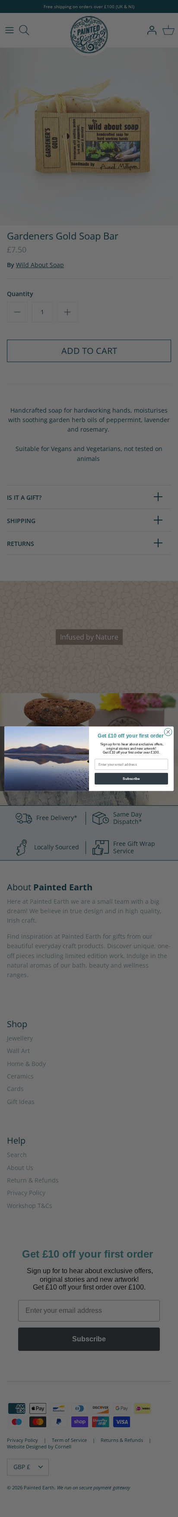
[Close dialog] (168, 732)
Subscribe (131, 778)
